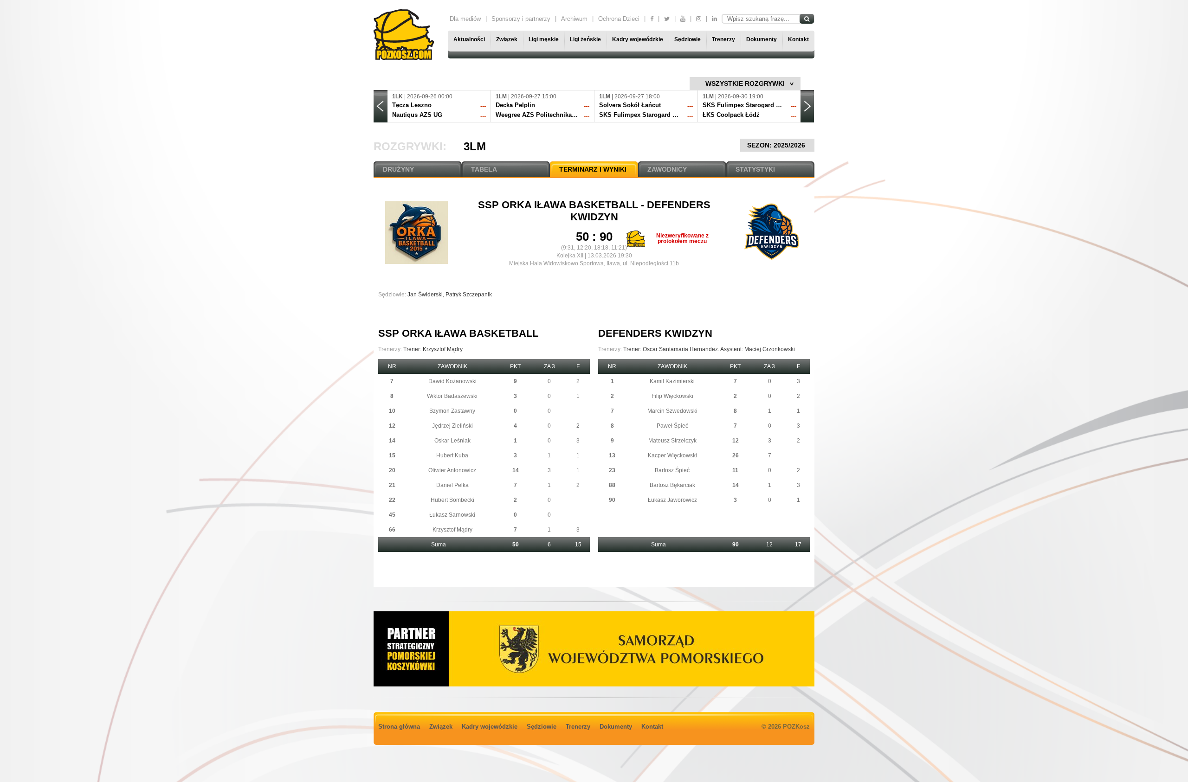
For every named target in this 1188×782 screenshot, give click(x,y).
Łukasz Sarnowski (452, 515)
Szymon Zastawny (452, 411)
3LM (475, 146)
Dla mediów (465, 18)
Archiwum (574, 18)
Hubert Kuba (452, 455)
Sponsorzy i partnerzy (520, 18)
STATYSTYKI (755, 169)
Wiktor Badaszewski (452, 396)
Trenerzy (723, 39)
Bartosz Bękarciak (672, 485)
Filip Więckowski (672, 396)
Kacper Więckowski (672, 455)
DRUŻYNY (398, 169)
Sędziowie (687, 39)
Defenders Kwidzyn (655, 333)
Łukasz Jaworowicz (672, 500)
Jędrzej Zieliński (452, 426)
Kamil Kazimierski (672, 381)
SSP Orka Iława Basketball (559, 205)
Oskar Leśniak (452, 440)
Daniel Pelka (452, 485)
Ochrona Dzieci (618, 18)
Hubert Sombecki (452, 500)
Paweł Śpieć (672, 426)
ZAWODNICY (667, 169)
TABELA (484, 169)
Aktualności (469, 39)
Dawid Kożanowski (452, 381)
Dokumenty (761, 39)
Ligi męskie (544, 39)
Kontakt (798, 39)
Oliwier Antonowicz (452, 470)
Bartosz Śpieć (672, 470)
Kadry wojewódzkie (637, 39)
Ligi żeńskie (585, 39)
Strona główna (399, 726)
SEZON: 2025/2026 (777, 145)
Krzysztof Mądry (452, 529)
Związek (506, 39)
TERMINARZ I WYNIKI (592, 169)
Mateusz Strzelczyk (672, 440)
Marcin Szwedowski (672, 411)
